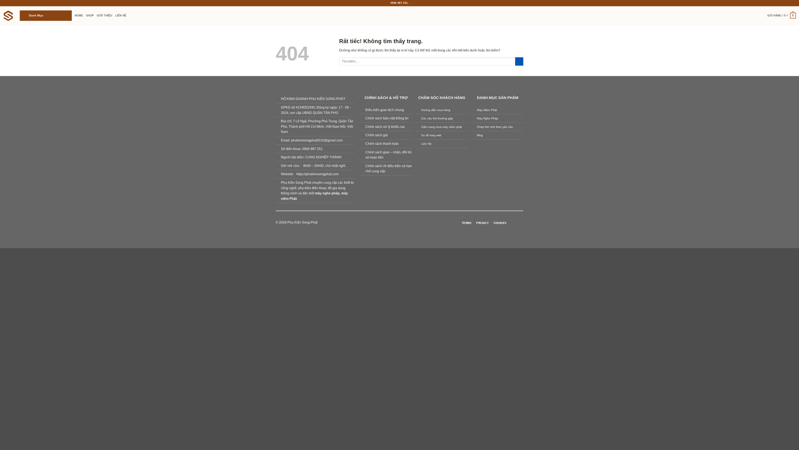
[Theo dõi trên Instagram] (391, 223)
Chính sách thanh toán (382, 143)
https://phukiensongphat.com (317, 174)
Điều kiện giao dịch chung (384, 110)
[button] (46, 15)
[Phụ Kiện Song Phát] (8, 15)
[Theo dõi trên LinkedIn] (412, 223)
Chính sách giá (376, 135)
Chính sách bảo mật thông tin (386, 118)
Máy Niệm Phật (487, 110)
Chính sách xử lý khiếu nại (385, 127)
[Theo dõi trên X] (402, 223)
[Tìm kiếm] (762, 16)
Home (79, 15)
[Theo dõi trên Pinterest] (407, 223)
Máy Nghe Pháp (487, 118)
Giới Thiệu (104, 15)
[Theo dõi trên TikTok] (397, 223)
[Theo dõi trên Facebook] (386, 223)
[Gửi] (519, 61)
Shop (90, 15)
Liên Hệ (121, 15)
